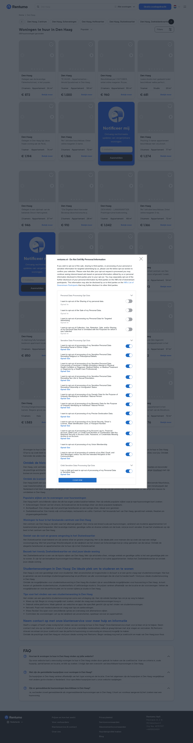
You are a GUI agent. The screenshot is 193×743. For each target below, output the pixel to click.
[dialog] (96, 371)
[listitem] (96, 295)
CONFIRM (77, 480)
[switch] (129, 301)
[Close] (141, 259)
